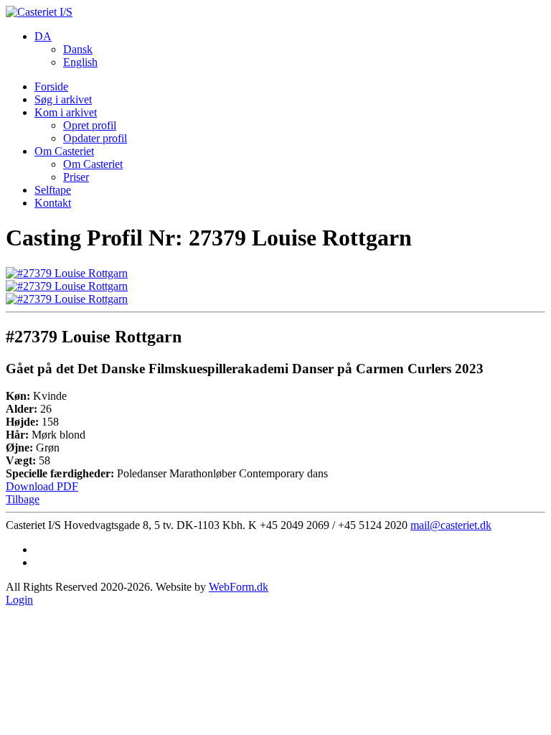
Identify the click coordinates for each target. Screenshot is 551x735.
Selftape (52, 190)
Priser (76, 177)
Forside (51, 86)
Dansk (78, 49)
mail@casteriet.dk (450, 525)
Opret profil (89, 125)
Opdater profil (95, 138)
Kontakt (52, 203)
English (80, 62)
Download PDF (42, 486)
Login (19, 600)
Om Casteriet (64, 151)
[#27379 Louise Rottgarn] (67, 273)
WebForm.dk (238, 587)
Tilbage (22, 499)
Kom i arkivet (65, 112)
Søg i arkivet (63, 99)
